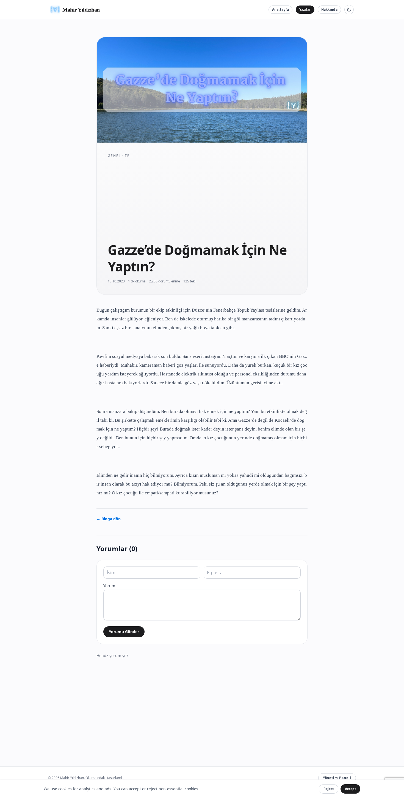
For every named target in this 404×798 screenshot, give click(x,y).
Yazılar (305, 9)
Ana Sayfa (280, 9)
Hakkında (329, 9)
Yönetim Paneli (337, 777)
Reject (328, 788)
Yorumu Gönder (124, 631)
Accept (350, 788)
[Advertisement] (202, 199)
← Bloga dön (108, 518)
